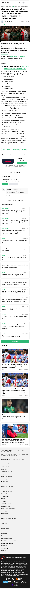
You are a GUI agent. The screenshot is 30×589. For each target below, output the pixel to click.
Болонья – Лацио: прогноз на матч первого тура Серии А (14, 258)
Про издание (4, 533)
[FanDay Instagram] (20, 451)
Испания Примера (5, 474)
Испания (3, 238)
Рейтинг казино (5, 528)
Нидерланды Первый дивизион (8, 518)
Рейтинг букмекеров (15, 172)
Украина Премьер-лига (6, 491)
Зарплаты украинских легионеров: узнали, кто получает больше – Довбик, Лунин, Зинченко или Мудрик (14, 366)
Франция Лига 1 (5, 481)
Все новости (15, 341)
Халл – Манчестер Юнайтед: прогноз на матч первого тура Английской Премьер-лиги (14, 300)
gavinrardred (9, 189)
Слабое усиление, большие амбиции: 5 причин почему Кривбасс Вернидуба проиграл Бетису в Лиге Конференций (13, 440)
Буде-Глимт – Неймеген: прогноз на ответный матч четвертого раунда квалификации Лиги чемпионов (15, 222)
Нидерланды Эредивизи (7, 486)
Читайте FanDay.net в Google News (15, 200)
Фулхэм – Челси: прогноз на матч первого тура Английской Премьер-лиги (15, 266)
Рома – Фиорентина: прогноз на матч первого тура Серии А (15, 249)
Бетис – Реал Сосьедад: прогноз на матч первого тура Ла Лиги (13, 308)
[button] (19, 2)
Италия (3, 247)
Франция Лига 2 (5, 513)
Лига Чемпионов (5, 466)
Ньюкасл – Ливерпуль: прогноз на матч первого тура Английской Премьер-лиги (13, 275)
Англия (3, 263)
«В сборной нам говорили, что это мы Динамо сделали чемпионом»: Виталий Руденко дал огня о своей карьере (13, 416)
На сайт (22, 163)
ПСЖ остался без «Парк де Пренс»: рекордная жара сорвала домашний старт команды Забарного (15, 326)
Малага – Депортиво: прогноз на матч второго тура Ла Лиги (15, 241)
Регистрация (14, 183)
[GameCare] (15, 585)
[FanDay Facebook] (16, 451)
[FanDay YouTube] (23, 451)
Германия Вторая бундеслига (8, 508)
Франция (4, 314)
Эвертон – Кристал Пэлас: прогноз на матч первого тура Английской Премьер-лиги (14, 291)
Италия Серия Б (5, 511)
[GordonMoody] (19, 579)
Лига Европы (4, 24)
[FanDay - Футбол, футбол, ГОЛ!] (6, 2)
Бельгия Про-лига (5, 489)
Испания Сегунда (5, 506)
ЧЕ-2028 (3, 498)
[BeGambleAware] (20, 582)
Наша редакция (5, 548)
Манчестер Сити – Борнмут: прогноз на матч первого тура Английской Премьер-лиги (14, 283)
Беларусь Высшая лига (6, 493)
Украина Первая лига (6, 521)
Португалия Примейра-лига (8, 484)
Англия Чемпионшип (6, 503)
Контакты (3, 550)
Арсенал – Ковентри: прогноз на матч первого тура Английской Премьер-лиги (15, 335)
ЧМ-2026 (3, 501)
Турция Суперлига (5, 496)
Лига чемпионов (5, 208)
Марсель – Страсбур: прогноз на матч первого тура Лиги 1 (15, 317)
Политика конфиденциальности (9, 535)
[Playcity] (10, 579)
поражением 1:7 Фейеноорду (18, 56)
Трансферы (4, 523)
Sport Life (3, 530)
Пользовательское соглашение (8, 540)
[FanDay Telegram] (18, 451)
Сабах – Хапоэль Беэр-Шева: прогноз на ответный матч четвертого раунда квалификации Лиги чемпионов (13, 232)
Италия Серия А (5, 479)
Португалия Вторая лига (7, 516)
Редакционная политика (7, 543)
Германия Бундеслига (6, 476)
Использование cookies (6, 538)
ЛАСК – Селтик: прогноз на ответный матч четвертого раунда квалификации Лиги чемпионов (14, 211)
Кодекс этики (4, 545)
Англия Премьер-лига (6, 471)
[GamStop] (8, 582)
